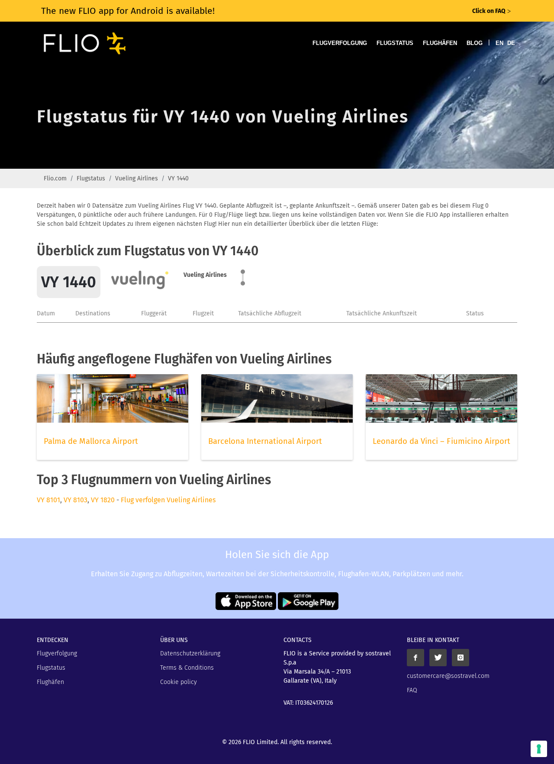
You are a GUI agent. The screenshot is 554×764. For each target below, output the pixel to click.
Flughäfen (440, 43)
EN (499, 43)
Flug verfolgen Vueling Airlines (168, 500)
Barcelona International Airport (265, 441)
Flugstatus (395, 43)
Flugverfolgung (339, 43)
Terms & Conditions (187, 667)
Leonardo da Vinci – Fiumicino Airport (441, 441)
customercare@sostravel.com (448, 676)
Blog (475, 43)
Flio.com (55, 178)
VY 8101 (48, 500)
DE (511, 43)
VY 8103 (75, 500)
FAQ (412, 690)
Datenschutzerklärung (190, 653)
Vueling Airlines (136, 178)
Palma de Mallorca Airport (91, 441)
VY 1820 (103, 500)
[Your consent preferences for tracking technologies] (539, 749)
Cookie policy (178, 682)
